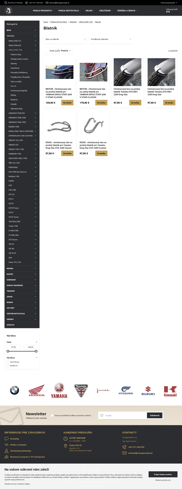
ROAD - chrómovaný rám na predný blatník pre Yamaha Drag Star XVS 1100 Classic (59, 145)
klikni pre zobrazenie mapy (80, 450)
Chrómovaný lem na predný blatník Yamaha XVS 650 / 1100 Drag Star (127, 92)
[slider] (8, 351)
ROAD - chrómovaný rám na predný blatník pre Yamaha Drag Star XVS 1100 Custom (93, 145)
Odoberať (154, 415)
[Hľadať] (155, 10)
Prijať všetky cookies (163, 474)
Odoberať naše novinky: (36, 418)
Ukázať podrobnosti (163, 480)
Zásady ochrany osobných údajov (17, 484)
